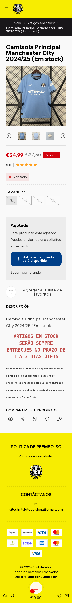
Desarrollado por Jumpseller (36, 577)
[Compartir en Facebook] (10, 419)
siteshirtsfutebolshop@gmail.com (36, 509)
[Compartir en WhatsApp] (35, 419)
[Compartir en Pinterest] (47, 419)
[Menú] (6, 9)
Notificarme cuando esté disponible (38, 259)
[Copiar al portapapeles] (59, 419)
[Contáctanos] (67, 594)
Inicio (17, 23)
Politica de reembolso (36, 456)
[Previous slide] (9, 136)
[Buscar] (12, 594)
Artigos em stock (41, 23)
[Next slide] (63, 136)
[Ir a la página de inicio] (18, 9)
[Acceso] (59, 594)
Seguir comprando (26, 272)
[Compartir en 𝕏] (22, 419)
